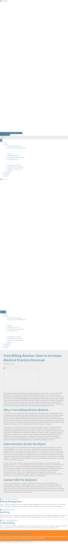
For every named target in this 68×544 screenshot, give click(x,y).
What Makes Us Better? (14, 165)
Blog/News (7, 174)
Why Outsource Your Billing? (15, 167)
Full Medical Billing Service (14, 146)
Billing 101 (10, 170)
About (5, 142)
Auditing (9, 154)
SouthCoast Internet (26, 542)
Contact (6, 176)
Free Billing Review (12, 159)
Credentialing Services (13, 156)
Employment (7, 172)
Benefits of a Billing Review (15, 169)
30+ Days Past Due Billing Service (16, 148)
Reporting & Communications (15, 157)
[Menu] (1, 140)
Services (6, 144)
